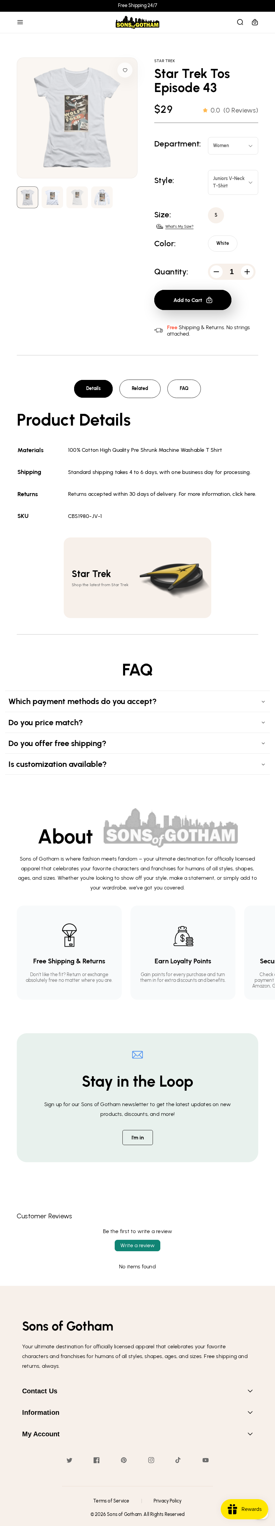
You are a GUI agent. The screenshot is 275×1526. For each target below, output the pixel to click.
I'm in (137, 1137)
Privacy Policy (168, 1501)
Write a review (137, 1245)
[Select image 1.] (52, 197)
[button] (20, 22)
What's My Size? (179, 226)
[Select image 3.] (102, 197)
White (222, 243)
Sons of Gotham (124, 1514)
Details (93, 388)
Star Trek (164, 60)
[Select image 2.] (77, 197)
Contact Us (39, 1391)
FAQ (184, 388)
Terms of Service (111, 1501)
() (234, 110)
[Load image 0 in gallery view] (27, 197)
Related (140, 388)
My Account (41, 1434)
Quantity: (171, 271)
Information (40, 1412)
